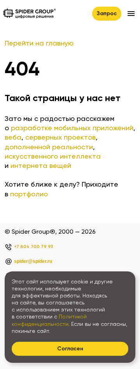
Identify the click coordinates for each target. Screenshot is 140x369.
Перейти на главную (39, 43)
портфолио (29, 194)
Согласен (70, 349)
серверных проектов (60, 137)
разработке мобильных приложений (72, 128)
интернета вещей (40, 166)
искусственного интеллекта (53, 156)
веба (13, 137)
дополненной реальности (49, 147)
